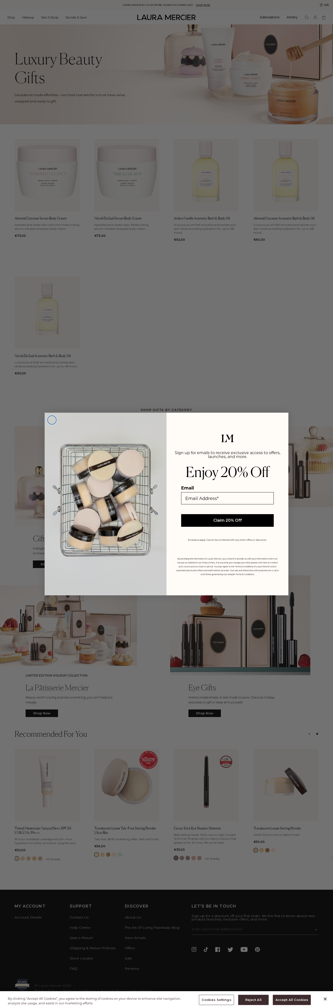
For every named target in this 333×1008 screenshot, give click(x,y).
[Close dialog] (52, 420)
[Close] (325, 999)
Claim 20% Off (227, 520)
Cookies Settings (216, 1000)
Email (187, 488)
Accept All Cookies (291, 1000)
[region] (166, 999)
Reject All (253, 1000)
